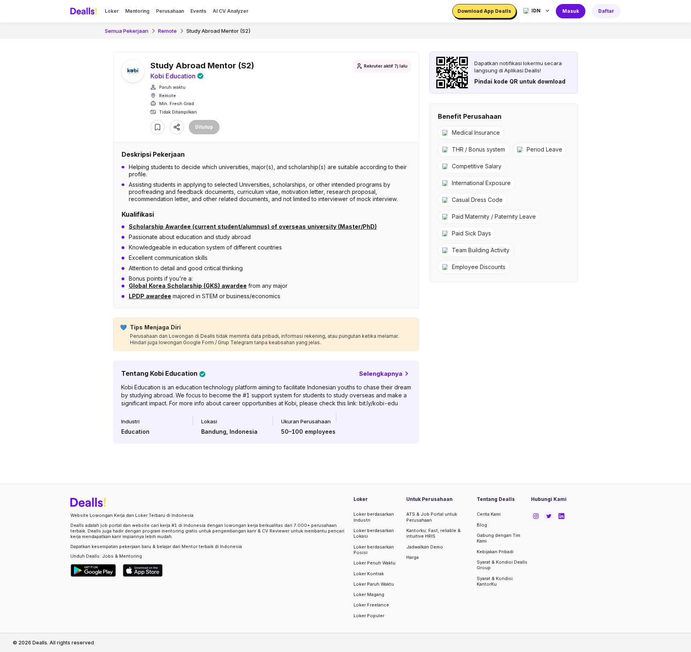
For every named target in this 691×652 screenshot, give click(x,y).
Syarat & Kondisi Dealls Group (502, 564)
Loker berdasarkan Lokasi (373, 533)
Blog (482, 525)
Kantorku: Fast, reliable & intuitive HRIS (433, 533)
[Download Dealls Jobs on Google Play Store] (93, 570)
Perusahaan (170, 11)
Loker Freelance (371, 605)
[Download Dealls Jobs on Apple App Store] (143, 570)
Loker (112, 11)
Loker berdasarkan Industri (373, 516)
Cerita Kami (489, 514)
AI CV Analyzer (230, 11)
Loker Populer (368, 615)
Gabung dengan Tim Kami (498, 538)
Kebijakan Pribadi (495, 551)
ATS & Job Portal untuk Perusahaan (431, 516)
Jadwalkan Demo (424, 547)
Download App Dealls (484, 11)
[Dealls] (84, 11)
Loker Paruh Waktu (373, 584)
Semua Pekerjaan (126, 31)
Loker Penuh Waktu (374, 563)
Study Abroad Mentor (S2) (218, 31)
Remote (167, 31)
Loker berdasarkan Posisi (373, 549)
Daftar (606, 11)
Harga (412, 557)
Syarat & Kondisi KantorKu (495, 581)
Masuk (570, 11)
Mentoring (137, 11)
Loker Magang (368, 594)
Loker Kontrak (368, 573)
